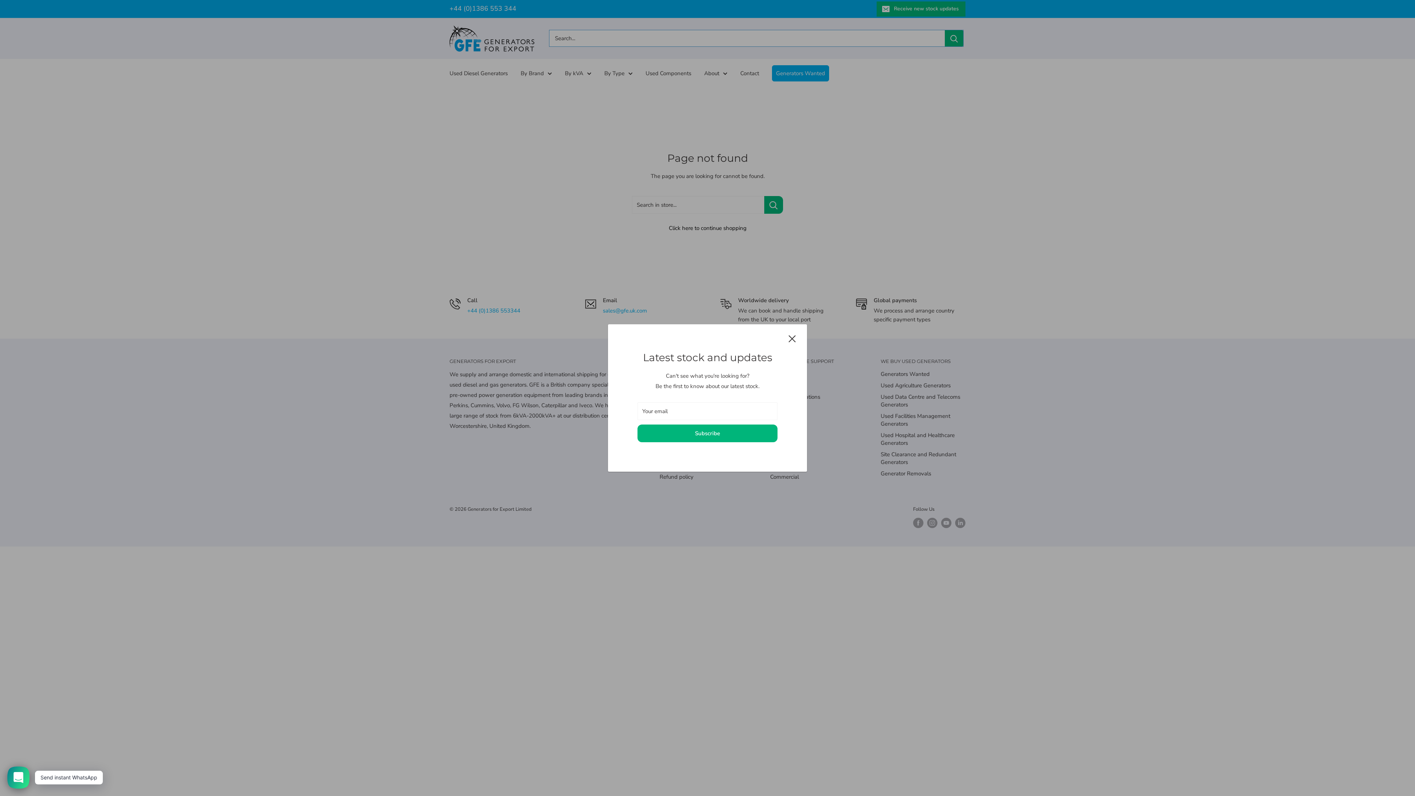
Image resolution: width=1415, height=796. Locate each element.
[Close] (792, 338)
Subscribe (707, 433)
